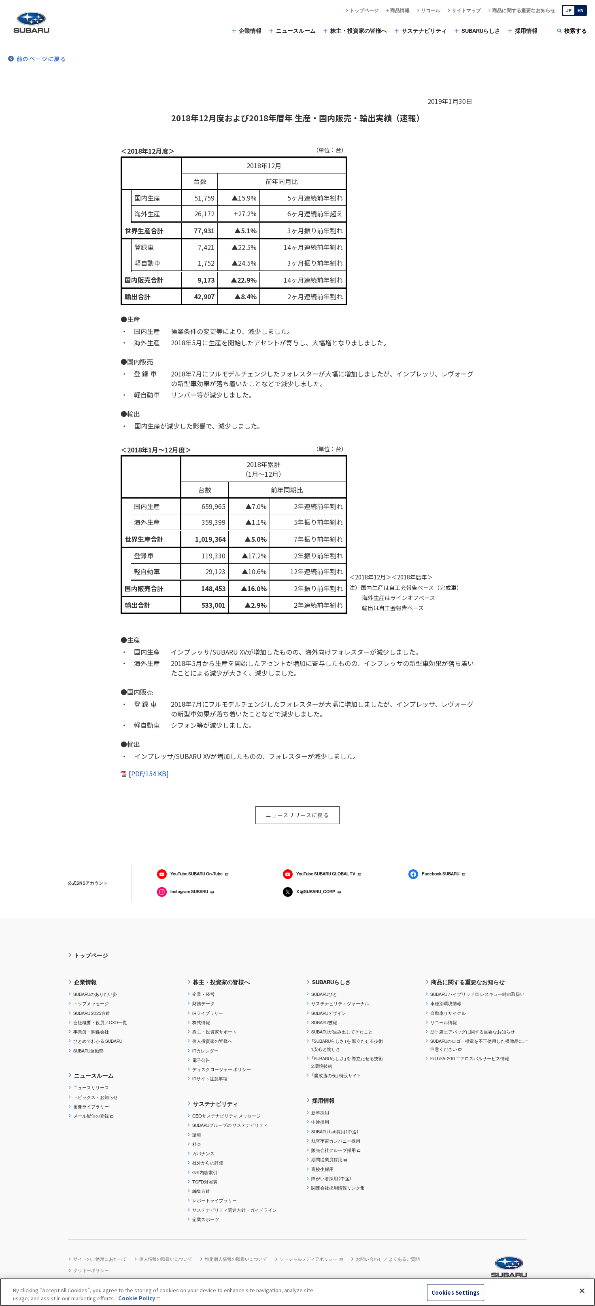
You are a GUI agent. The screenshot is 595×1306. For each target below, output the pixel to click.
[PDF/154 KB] (149, 773)
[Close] (582, 1291)
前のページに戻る (41, 59)
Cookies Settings (455, 1292)
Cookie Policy (136, 1298)
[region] (297, 1292)
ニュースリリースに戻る (297, 815)
